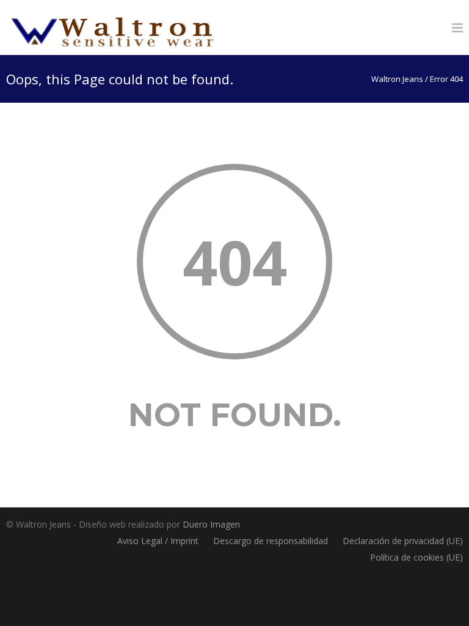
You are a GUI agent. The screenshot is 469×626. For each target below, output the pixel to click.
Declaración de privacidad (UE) (403, 541)
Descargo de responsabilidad (270, 541)
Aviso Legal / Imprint (157, 541)
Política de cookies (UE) (416, 557)
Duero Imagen (211, 524)
